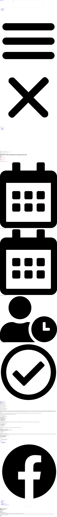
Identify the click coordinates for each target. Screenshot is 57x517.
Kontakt (2, 10)
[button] (28, 69)
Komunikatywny (8, 513)
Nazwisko (1, 510)
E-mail (1, 511)
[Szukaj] (0, 152)
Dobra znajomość (12, 513)
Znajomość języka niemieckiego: (3, 512)
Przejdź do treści (1, 0)
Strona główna (2, 8)
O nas (2, 128)
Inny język (22, 513)
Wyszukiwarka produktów (3, 151)
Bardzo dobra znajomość (17, 513)
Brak (1, 513)
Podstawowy (4, 513)
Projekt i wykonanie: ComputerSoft (3, 508)
